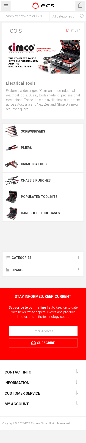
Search (81, 16)
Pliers (26, 148)
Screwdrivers (33, 131)
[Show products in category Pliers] (12, 148)
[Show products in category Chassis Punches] (12, 181)
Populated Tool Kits (39, 197)
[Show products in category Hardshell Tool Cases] (12, 213)
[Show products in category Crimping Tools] (12, 164)
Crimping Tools (34, 164)
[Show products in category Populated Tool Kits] (12, 197)
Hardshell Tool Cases (40, 213)
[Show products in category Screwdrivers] (12, 132)
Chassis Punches (36, 180)
